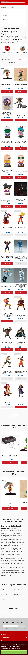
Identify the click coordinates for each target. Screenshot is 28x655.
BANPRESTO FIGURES (7, 52)
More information (5, 648)
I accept (14, 652)
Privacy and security (13, 628)
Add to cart (7, 91)
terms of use (22, 628)
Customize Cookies (15, 648)
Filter (20, 59)
